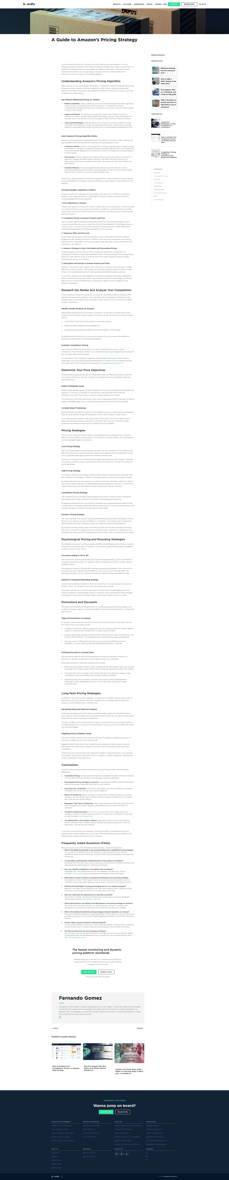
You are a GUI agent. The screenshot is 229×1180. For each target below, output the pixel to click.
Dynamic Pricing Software (60, 1137)
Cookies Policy (56, 1164)
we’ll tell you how (85, 816)
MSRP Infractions (89, 1129)
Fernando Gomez (80, 998)
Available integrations (153, 1129)
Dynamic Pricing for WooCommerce (127, 1144)
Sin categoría (159, 199)
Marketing (158, 186)
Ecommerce (158, 183)
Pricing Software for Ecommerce (63, 1140)
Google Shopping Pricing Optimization (128, 1125)
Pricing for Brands (89, 1137)
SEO (155, 196)
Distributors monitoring (91, 1125)
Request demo (189, 4)
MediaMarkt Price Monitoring (156, 1144)
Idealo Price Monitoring (154, 1133)
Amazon (157, 173)
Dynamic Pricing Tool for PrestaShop (127, 1137)
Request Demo (123, 1112)
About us (54, 1156)
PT (205, 4)
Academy (158, 4)
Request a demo (106, 972)
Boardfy (157, 179)
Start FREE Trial (88, 972)
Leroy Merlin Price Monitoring (156, 1140)
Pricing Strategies (160, 193)
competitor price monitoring (112, 363)
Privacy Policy (56, 1160)
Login (165, 4)
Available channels (152, 1125)
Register (174, 4)
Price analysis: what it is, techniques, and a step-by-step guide (168, 92)
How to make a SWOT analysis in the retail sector (168, 81)
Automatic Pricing (160, 176)
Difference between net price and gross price (168, 71)
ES (200, 4)
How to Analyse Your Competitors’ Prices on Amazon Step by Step (65, 1068)
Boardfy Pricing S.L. (171, 1176)
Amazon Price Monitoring (123, 1129)
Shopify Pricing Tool (121, 1133)
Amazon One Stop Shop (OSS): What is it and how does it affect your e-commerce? (129, 1071)
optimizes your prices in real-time (88, 899)
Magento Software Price (123, 1140)
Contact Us (55, 1153)
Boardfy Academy (89, 1156)
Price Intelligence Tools (59, 1129)
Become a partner (89, 1153)
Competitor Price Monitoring (61, 1125)
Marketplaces (159, 189)
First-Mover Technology (91, 1133)
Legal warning (56, 1168)
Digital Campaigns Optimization (62, 1133)
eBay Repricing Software (155, 1137)
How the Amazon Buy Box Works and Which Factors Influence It (95, 1068)
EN (203, 4)
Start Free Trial (106, 1112)
